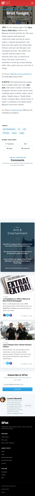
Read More (28, 405)
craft (24, 129)
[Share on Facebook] (10, 315)
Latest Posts (5, 437)
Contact (3, 463)
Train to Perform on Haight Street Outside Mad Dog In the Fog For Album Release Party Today (17, 261)
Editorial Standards (6, 457)
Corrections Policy (6, 460)
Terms (3, 492)
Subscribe (17, 389)
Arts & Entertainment (10, 9)
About (3, 451)
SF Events (6, 133)
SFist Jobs (4, 440)
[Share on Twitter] (7, 315)
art (19, 129)
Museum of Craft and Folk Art (21, 74)
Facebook (4, 472)
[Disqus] (17, 194)
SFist (4, 423)
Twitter (3, 475)
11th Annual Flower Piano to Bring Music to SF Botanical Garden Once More (17, 252)
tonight (22, 133)
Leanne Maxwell (26, 9)
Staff (2, 454)
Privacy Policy (5, 489)
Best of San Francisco (7, 443)
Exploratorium (17, 110)
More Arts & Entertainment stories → (17, 268)
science (14, 133)
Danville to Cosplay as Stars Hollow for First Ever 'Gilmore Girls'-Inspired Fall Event (17, 245)
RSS (2, 478)
